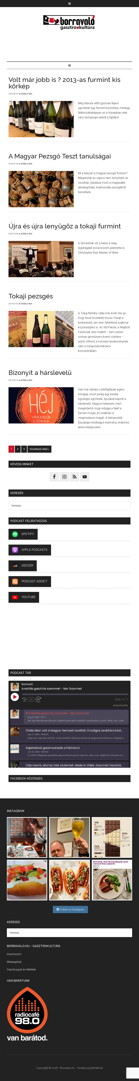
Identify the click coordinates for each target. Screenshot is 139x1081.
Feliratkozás (120, 705)
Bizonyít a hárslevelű (40, 372)
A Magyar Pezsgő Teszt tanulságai (60, 156)
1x (31, 699)
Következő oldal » (39, 449)
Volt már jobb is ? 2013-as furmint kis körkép (64, 83)
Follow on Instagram (71, 909)
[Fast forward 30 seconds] (40, 699)
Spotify (28, 534)
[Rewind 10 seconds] (24, 699)
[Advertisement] (69, 46)
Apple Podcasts (34, 549)
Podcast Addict (34, 581)
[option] (69, 717)
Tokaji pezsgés (31, 296)
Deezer (27, 565)
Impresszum (14, 954)
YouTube (28, 597)
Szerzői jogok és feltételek (21, 969)
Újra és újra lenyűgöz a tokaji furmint (65, 226)
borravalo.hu (69, 22)
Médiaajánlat (14, 961)
